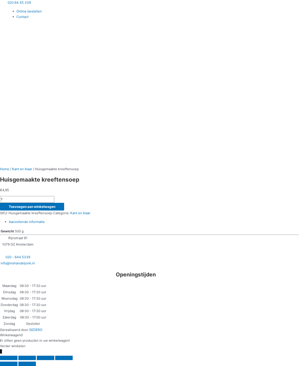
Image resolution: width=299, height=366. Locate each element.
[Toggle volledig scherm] (27, 358)
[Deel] (45, 358)
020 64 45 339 (19, 2)
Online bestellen (29, 11)
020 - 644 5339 (17, 257)
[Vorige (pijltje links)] (9, 364)
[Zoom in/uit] (9, 358)
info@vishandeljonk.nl (18, 263)
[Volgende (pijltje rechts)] (27, 364)
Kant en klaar (22, 169)
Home (4, 169)
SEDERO (35, 330)
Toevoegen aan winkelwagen (32, 207)
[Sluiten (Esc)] (64, 358)
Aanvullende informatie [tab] (27, 222)
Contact (22, 17)
